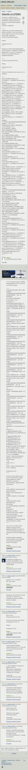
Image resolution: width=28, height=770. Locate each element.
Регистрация (18, 5)
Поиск (23, 8)
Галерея (9, 5)
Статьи (3, 8)
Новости (3, 5)
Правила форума (11, 760)
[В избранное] (23, 18)
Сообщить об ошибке (6, 763)
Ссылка (4, 262)
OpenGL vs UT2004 (11, 14)
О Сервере (3, 760)
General (9, 11)
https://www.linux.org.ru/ (6, 764)
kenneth (8, 602)
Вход (24, 5)
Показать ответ (11, 551)
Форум (8, 8)
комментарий (11, 555)
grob (7, 567)
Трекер (18, 8)
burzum (8, 257)
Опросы (12, 8)
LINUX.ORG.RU (7, 2)
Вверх (24, 760)
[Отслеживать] (23, 22)
